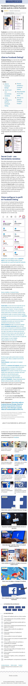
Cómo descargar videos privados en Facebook (6, 463)
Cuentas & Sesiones (5, 665)
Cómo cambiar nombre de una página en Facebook (13, 629)
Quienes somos (9, 683)
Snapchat (8, 610)
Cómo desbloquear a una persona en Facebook (15, 659)
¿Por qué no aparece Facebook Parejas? (20, 101)
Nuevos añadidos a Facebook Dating (20, 86)
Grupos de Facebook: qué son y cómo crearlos (15, 616)
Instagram (11, 607)
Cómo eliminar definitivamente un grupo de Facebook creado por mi (20, 491)
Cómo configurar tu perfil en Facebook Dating (8, 102)
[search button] (26, 1)
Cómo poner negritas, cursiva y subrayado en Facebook (14, 656)
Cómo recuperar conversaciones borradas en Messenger (14, 653)
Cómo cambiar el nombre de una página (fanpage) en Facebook (13, 646)
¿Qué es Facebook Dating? (7, 86)
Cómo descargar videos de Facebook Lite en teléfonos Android (14, 649)
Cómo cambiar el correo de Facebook (13, 636)
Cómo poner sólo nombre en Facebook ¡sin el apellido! (21, 463)
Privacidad (15, 683)
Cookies (20, 683)
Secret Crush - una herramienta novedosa (8, 93)
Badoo (5, 607)
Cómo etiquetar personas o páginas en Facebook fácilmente (14, 598)
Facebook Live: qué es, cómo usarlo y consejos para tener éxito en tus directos (6, 478)
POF (23, 607)
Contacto (24, 683)
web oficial (17, 381)
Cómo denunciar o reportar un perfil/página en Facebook (7, 490)
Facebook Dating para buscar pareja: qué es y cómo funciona (14, 623)
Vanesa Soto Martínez (10, 13)
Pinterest (18, 607)
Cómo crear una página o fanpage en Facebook (14, 581)
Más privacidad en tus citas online (21, 94)
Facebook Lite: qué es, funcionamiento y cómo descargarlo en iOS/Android (20, 478)
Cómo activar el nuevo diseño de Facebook (6, 449)
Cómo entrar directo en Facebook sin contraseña (12, 633)
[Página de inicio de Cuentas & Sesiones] (14, 1)
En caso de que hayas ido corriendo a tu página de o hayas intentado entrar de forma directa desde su (13, 379)
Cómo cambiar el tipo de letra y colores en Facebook (20, 450)
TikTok (14, 610)
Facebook (20, 665)
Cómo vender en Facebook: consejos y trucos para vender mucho (14, 564)
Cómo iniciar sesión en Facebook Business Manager (12, 403)
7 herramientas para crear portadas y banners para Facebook (14, 619)
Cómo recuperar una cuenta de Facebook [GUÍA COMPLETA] (15, 639)
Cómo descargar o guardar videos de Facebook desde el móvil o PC (12, 409)
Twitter (20, 610)
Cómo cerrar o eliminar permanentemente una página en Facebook (15, 626)
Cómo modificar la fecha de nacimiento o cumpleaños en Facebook (13, 642)
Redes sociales (14, 665)
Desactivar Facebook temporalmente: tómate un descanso (12, 406)
